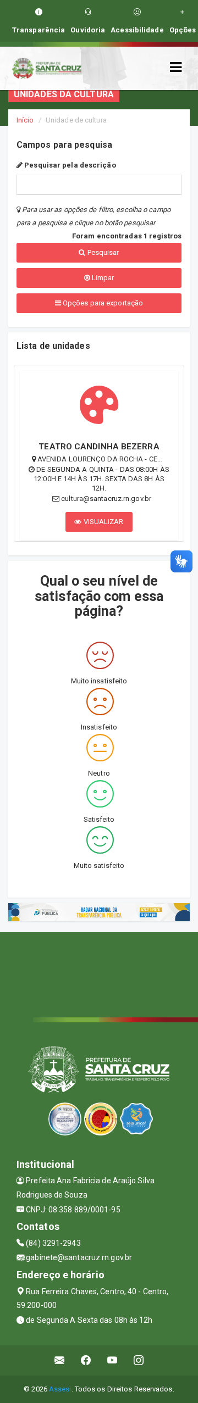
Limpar (102, 278)
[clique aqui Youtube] (112, 1360)
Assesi (60, 1389)
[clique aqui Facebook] (86, 1360)
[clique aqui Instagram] (138, 1360)
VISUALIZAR (103, 521)
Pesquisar (102, 252)
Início (25, 120)
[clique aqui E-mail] (59, 1360)
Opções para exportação (102, 303)
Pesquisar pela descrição (69, 165)
